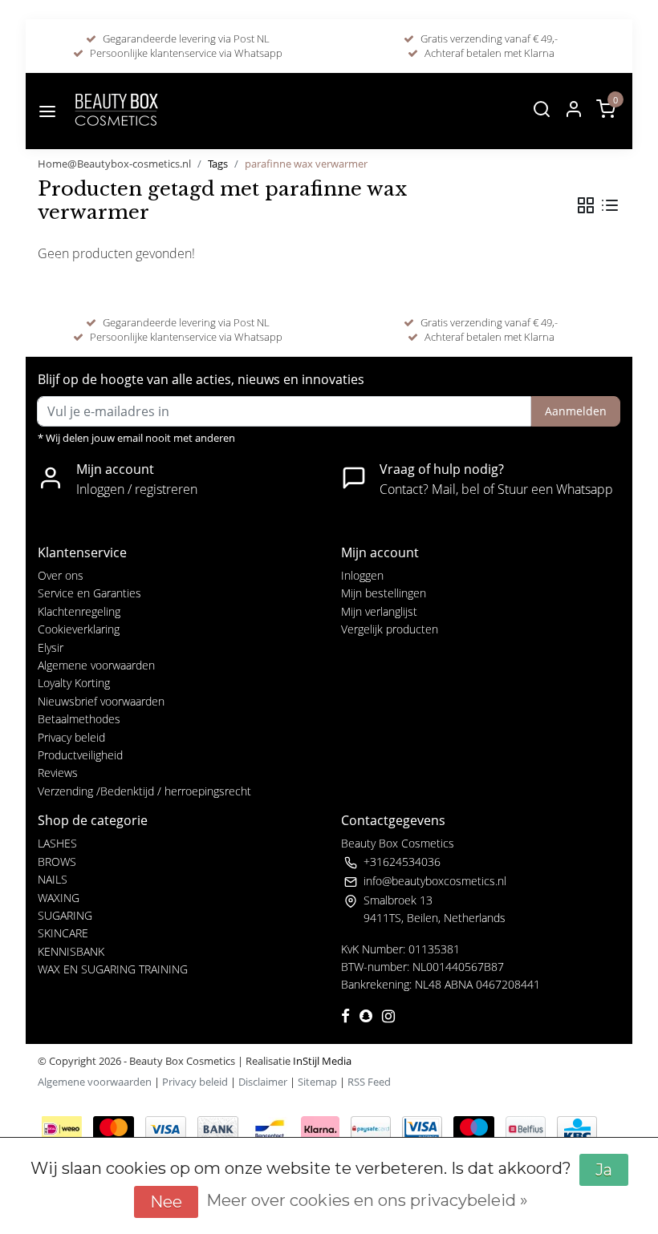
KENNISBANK (71, 951)
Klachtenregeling (79, 611)
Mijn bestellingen (383, 593)
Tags (218, 163)
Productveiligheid (80, 755)
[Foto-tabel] (585, 205)
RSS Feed (369, 1081)
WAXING (58, 897)
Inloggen (362, 575)
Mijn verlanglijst (379, 611)
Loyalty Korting (74, 682)
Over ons (60, 575)
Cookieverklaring (79, 629)
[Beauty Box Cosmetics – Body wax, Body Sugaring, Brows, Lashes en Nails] (115, 111)
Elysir (50, 647)
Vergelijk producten (389, 629)
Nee (166, 1202)
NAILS (52, 879)
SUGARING (65, 915)
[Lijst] (609, 205)
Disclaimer (262, 1081)
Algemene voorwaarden (96, 665)
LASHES (57, 843)
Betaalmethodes (79, 718)
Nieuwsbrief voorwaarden (101, 701)
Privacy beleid (71, 737)
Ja (603, 1169)
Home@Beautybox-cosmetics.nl (114, 163)
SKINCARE (63, 933)
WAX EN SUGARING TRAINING (113, 969)
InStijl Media (320, 1061)
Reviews (58, 772)
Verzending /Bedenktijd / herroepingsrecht (144, 791)
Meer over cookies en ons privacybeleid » (367, 1200)
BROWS (57, 861)
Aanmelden (576, 411)
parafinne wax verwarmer (306, 163)
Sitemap (317, 1081)
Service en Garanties (89, 593)
